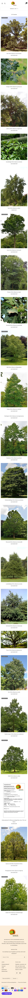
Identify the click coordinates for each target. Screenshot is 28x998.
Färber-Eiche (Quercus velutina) (14, 409)
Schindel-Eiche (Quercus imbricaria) (14, 626)
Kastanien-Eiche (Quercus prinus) (14, 458)
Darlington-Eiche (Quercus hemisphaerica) (14, 416)
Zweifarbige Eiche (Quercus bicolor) (14, 162)
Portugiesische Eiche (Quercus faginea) (14, 870)
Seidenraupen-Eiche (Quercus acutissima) (14, 734)
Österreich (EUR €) (6, 978)
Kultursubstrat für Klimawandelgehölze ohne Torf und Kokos (14, 820)
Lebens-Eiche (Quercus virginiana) (14, 128)
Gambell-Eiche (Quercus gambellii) (14, 325)
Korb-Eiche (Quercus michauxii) (14, 250)
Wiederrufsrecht (5, 964)
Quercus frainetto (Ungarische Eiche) (14, 863)
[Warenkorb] (25, 3)
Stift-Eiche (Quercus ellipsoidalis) (14, 367)
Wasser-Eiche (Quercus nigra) (14, 292)
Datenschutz (4, 971)
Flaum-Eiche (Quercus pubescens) (14, 650)
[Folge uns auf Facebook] (16, 973)
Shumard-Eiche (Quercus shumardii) (14, 542)
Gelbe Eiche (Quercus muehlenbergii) (14, 912)
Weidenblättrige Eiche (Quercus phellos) (14, 500)
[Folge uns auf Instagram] (19, 973)
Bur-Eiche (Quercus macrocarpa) (14, 53)
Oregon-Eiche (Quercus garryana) (14, 86)
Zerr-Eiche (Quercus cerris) (14, 692)
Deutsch (14, 978)
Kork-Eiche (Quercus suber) (14, 208)
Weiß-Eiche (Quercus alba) (14, 776)
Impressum (4, 969)
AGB (3, 967)
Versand (3, 966)
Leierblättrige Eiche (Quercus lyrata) (14, 584)
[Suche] (4, 3)
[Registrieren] (24, 957)
